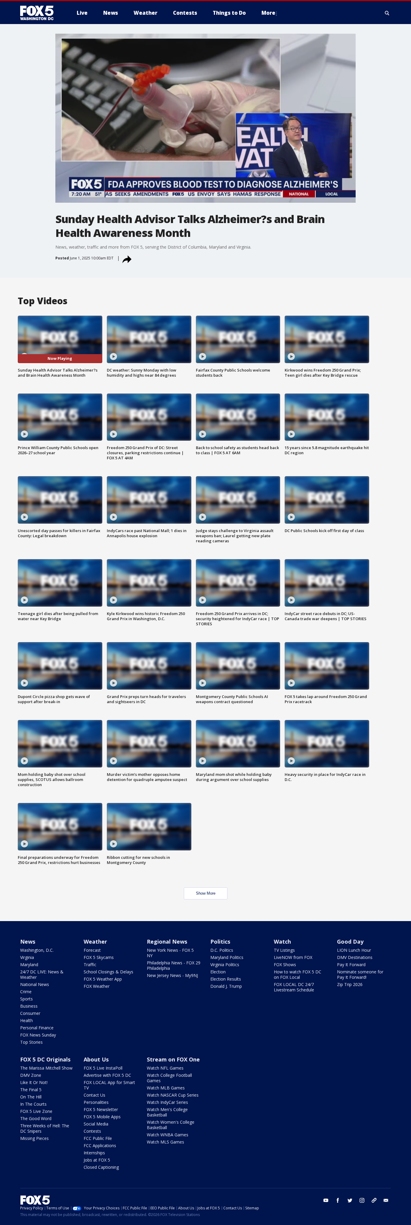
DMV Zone (30, 1075)
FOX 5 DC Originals (45, 1059)
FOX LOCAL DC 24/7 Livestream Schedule (294, 987)
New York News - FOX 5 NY (170, 952)
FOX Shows (285, 964)
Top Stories (31, 1042)
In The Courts (33, 1104)
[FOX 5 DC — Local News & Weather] (40, 13)
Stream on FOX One (173, 1059)
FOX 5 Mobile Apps (102, 1116)
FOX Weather (97, 986)
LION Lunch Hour (354, 950)
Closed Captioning (101, 1167)
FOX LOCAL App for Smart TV (109, 1085)
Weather (95, 941)
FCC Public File (98, 1138)
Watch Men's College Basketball (167, 1112)
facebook (338, 1200)
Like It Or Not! (34, 1082)
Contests (92, 1131)
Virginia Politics (224, 964)
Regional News (167, 941)
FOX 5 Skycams (99, 957)
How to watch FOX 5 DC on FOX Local (297, 974)
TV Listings (284, 950)
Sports (26, 999)
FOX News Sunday (38, 1035)
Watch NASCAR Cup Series (173, 1095)
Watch (282, 941)
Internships (94, 1153)
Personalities (96, 1102)
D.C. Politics (221, 950)
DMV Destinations (354, 957)
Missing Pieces (34, 1138)
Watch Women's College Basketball (170, 1124)
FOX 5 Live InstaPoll (103, 1068)
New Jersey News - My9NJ (172, 975)
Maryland (29, 964)
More (268, 12)
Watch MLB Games (166, 1088)
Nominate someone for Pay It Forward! (360, 974)
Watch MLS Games (165, 1142)
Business (29, 1006)
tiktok (374, 1200)
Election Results (225, 979)
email (386, 1200)
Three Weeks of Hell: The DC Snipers (44, 1128)
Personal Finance (37, 1028)
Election (218, 972)
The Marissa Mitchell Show (46, 1068)
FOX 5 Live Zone (36, 1111)
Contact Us (94, 1095)
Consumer (30, 1013)
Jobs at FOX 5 (97, 1160)
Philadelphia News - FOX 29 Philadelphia (173, 965)
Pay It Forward (351, 964)
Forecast (92, 950)
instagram (362, 1200)
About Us (96, 1059)
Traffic (90, 964)
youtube (326, 1200)
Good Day (350, 941)
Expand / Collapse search (387, 12)
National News (34, 984)
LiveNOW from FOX (293, 957)
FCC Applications (100, 1145)
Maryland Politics (226, 957)
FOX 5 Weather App (103, 979)
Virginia (27, 957)
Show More (205, 893)
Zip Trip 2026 (350, 984)
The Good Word (35, 1118)
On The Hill (31, 1097)
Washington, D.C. (37, 950)
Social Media (96, 1124)
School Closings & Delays (108, 972)
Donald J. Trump (226, 986)
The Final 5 (31, 1089)
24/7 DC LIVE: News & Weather (41, 974)
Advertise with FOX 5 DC (107, 1075)
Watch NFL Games (165, 1068)
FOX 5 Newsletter (101, 1109)
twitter (350, 1200)
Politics (220, 941)
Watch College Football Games (169, 1077)
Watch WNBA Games (167, 1135)
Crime (26, 991)
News (27, 941)
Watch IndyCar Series (167, 1102)
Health (26, 1020)
